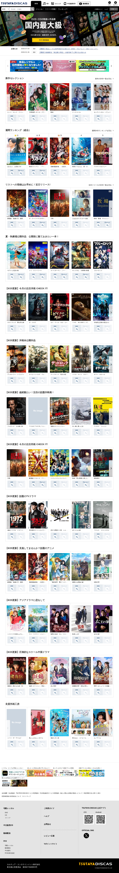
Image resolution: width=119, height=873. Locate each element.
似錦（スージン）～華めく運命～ (39, 686)
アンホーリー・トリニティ (15, 374)
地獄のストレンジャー (58, 426)
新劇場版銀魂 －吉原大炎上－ (60, 166)
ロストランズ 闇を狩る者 (15, 322)
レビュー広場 (49, 835)
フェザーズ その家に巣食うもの (17, 426)
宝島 (52, 218)
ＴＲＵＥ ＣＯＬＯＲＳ (101, 530)
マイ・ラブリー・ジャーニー (38, 634)
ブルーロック (98, 270)
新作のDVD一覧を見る (103, 79)
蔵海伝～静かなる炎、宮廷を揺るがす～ (20, 686)
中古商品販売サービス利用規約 (49, 793)
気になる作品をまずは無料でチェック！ (13, 778)
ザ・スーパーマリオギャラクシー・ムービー (43, 218)
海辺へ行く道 (55, 738)
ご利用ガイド (98, 9)
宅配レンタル (9, 845)
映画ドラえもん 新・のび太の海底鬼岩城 (85, 166)
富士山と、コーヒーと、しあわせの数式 (84, 738)
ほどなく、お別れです (14, 166)
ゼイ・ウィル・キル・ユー (59, 322)
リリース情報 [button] (50, 9)
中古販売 (7, 850)
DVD (36, 3)
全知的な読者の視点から (101, 322)
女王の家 (96, 634)
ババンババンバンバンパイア (60, 478)
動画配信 (86, 3)
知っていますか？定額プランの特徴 (63, 768)
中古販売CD (71, 3)
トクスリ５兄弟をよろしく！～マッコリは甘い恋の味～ (24, 634)
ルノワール (97, 738)
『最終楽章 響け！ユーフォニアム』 (62, 582)
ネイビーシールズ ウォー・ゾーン (40, 374)
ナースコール (76, 112)
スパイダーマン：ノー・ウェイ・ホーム (63, 270)
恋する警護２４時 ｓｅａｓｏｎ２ (62, 530)
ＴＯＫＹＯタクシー (100, 166)
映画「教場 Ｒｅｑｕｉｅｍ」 (103, 218)
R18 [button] (112, 9)
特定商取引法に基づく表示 (92, 793)
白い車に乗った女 (77, 426)
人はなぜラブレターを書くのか (82, 218)
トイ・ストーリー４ (35, 270)
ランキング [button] (62, 9)
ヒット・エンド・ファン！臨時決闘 (18, 112)
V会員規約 (11, 793)
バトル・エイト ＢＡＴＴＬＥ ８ (83, 374)
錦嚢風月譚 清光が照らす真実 (82, 686)
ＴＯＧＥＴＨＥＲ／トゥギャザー (39, 426)
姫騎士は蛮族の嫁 (77, 582)
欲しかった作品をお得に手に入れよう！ (38, 768)
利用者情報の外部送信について (11, 796)
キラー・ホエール (99, 374)
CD (47, 3)
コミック (58, 3)
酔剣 (52, 112)
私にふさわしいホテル (36, 738)
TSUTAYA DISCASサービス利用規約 (27, 793)
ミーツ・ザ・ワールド (14, 738)
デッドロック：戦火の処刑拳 (60, 374)
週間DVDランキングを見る (102, 131)
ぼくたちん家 (76, 530)
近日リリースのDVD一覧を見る (100, 185)
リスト (109, 5)
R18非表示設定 (10, 853)
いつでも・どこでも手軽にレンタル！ (12, 768)
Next (111, 102)
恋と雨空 (53, 686)
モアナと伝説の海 (13, 270)
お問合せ (47, 824)
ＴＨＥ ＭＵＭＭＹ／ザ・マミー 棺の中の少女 (87, 322)
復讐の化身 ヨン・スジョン (60, 634)
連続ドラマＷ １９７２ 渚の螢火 (18, 530)
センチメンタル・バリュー (102, 112)
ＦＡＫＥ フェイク (100, 426)
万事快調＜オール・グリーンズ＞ (39, 112)
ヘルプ (106, 9)
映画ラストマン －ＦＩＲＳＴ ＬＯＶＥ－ (43, 166)
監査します (75, 634)
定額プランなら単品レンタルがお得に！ (90, 768)
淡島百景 (96, 582)
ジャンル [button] (39, 9)
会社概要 (4, 793)
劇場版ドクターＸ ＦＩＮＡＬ (39, 478)
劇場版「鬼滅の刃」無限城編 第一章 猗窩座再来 (23, 218)
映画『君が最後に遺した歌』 (81, 478)
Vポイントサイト (50, 843)
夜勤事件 (96, 478)
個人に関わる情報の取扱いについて (71, 793)
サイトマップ (26, 796)
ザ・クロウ (32, 322)
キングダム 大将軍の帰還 (80, 270)
